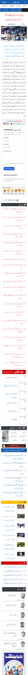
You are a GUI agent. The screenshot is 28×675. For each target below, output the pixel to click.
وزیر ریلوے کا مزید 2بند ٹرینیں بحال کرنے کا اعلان (13, 472)
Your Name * (6, 137)
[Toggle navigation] (25, 2)
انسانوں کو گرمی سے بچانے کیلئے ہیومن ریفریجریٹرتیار (9, 558)
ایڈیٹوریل (13, 10)
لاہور (23, 433)
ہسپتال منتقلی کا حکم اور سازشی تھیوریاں (10, 634)
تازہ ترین (19, 6)
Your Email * (6, 144)
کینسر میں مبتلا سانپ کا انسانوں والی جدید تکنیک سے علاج (9, 539)
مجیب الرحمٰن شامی (21, 600)
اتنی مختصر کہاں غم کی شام (11, 605)
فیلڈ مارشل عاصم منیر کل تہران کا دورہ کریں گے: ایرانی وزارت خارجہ (13, 567)
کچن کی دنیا (14, 419)
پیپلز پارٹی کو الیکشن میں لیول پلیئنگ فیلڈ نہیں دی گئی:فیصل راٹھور (13, 486)
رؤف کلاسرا (22, 619)
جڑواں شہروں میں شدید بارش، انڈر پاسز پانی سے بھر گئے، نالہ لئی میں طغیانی (12, 579)
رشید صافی (22, 629)
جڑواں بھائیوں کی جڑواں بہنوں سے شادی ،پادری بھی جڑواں (9, 511)
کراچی (23, 440)
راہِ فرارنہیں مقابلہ (12, 411)
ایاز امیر (23, 609)
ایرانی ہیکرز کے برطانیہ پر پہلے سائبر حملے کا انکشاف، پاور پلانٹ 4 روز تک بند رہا (12, 583)
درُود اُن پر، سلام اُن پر (12, 403)
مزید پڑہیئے (21, 204)
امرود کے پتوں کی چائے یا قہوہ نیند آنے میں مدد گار (9, 549)
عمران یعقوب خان (21, 639)
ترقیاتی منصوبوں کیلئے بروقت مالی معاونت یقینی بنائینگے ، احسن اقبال (13, 494)
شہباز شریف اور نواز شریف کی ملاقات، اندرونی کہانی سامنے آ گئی (13, 575)
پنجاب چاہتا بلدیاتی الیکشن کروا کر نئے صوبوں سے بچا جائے (12, 464)
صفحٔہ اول (25, 6)
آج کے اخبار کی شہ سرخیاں (12, 450)
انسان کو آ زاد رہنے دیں (11, 377)
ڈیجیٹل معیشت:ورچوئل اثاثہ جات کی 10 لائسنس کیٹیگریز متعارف (14, 457)
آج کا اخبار (12, 6)
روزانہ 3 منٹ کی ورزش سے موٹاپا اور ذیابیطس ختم (9, 520)
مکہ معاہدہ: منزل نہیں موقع (10, 386)
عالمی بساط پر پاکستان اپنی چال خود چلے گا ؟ (10, 644)
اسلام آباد (22, 436)
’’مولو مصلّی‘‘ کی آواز (12, 595)
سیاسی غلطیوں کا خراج (12, 624)
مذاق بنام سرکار (13, 615)
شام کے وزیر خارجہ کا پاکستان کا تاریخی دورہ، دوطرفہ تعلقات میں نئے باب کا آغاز (14, 571)
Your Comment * (7, 151)
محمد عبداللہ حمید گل (20, 649)
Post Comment (9, 168)
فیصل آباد (13, 433)
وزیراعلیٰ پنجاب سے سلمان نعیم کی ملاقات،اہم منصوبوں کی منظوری (13, 479)
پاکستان (19, 10)
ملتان (14, 440)
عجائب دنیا (6, 10)
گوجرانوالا (13, 436)
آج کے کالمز (5, 6)
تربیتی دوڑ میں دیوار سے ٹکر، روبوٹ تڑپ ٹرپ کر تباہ (9, 530)
